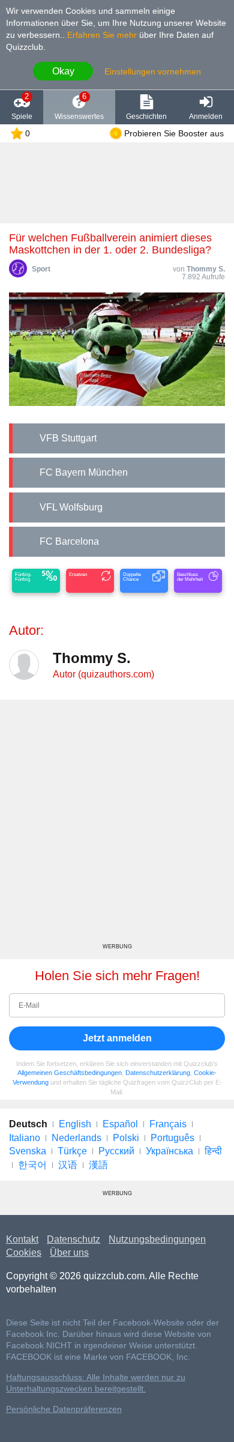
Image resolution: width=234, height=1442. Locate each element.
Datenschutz (73, 1239)
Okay (63, 71)
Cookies (23, 1252)
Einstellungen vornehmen (152, 71)
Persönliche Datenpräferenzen (64, 1409)
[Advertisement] (117, 826)
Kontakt (22, 1239)
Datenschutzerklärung (157, 1072)
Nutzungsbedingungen (157, 1239)
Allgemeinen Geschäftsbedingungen (69, 1072)
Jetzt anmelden (117, 1038)
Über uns (69, 1252)
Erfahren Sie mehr (102, 35)
